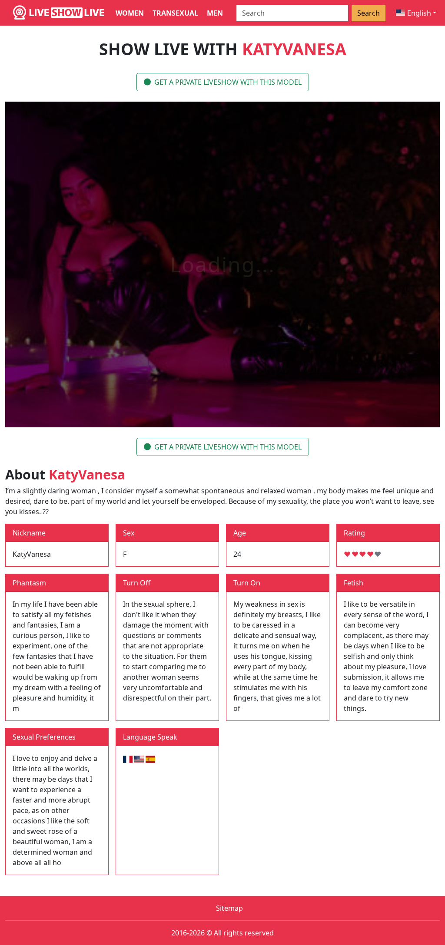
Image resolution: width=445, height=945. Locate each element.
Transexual (175, 13)
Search (368, 13)
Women (130, 13)
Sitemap (229, 908)
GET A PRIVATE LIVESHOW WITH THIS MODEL (228, 82)
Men (215, 13)
